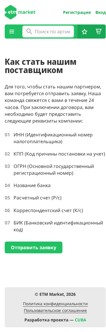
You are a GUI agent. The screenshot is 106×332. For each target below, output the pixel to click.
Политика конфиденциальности (55, 303)
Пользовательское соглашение (55, 310)
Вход (100, 12)
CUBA (80, 320)
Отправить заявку (33, 247)
